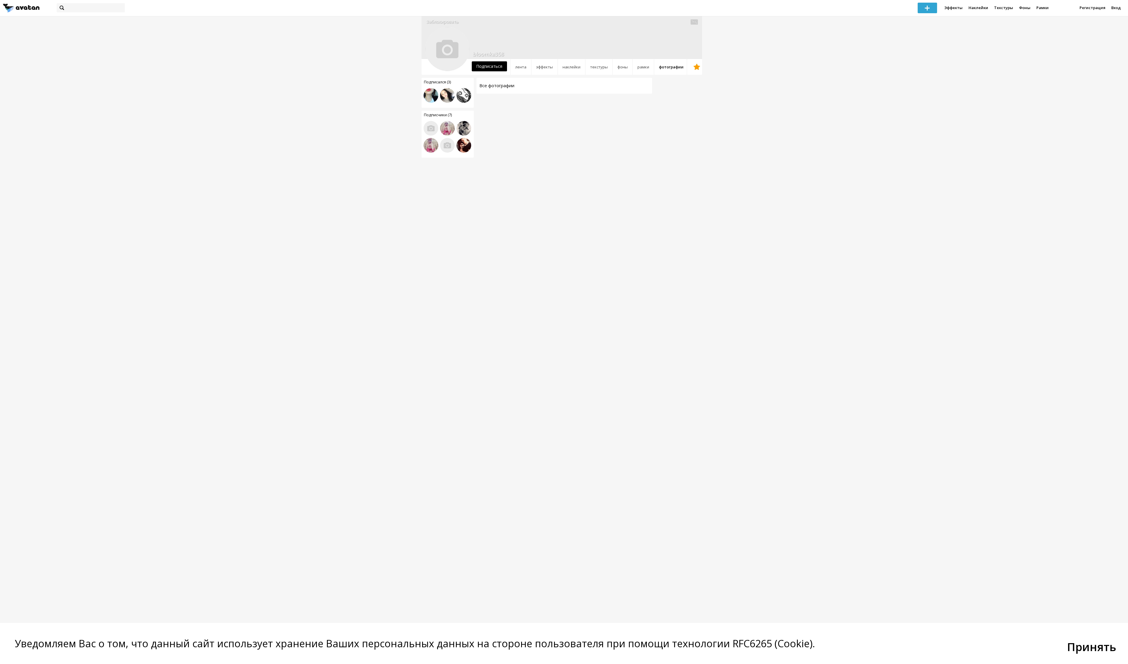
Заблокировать (442, 21)
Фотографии (671, 67)
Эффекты (953, 7)
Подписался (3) (437, 82)
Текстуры (1003, 7)
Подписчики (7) (438, 114)
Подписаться (489, 66)
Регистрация (1092, 7)
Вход (1116, 7)
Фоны (1024, 7)
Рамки (1042, 7)
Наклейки (978, 7)
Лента (520, 67)
